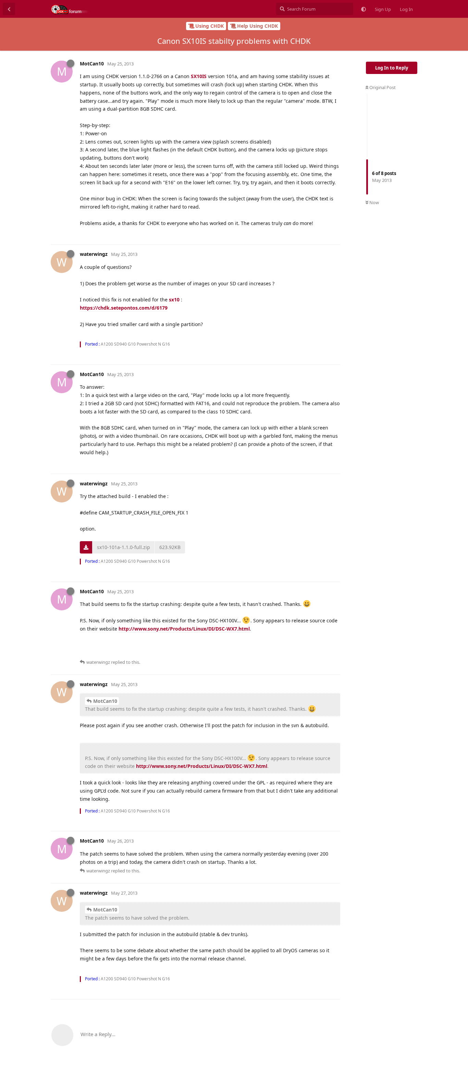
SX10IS (199, 76)
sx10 (174, 299)
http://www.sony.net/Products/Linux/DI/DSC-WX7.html (184, 628)
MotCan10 (105, 701)
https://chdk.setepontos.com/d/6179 (124, 307)
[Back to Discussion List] (9, 9)
